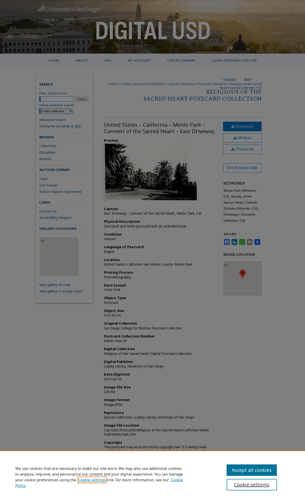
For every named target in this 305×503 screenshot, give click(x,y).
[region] (152, 477)
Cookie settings (92, 480)
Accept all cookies (252, 470)
